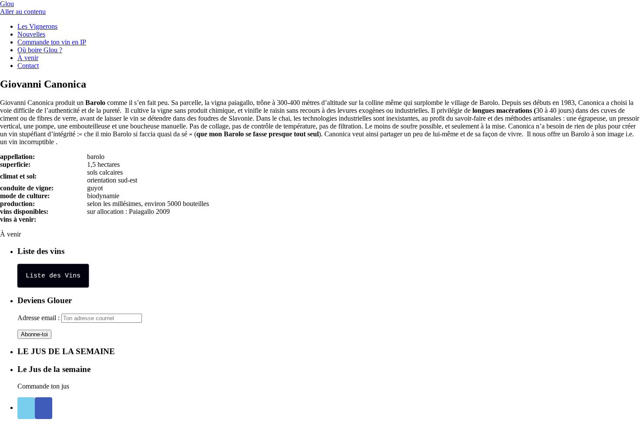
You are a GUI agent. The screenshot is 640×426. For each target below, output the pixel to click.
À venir (27, 57)
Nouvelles (31, 34)
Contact (28, 65)
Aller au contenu (23, 11)
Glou (7, 3)
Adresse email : (39, 317)
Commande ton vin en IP (51, 42)
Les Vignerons (37, 26)
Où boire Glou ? (39, 50)
